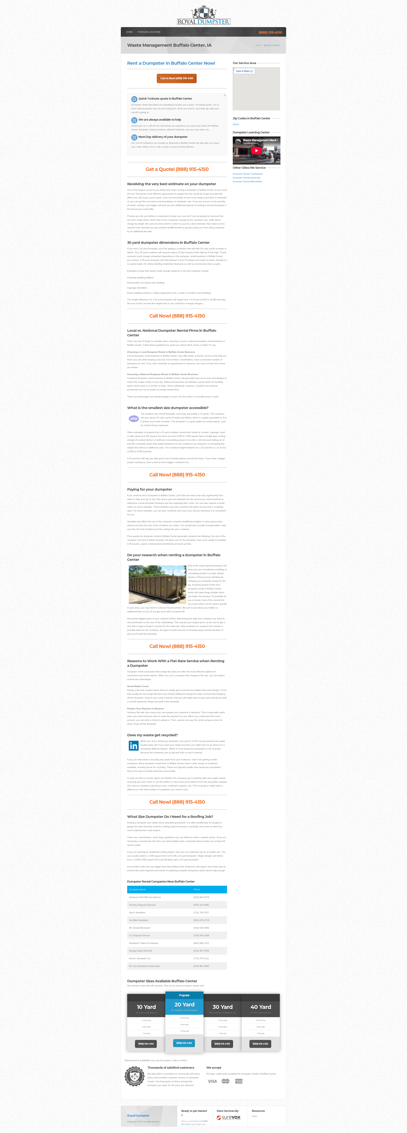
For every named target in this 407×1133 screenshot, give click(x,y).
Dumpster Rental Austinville (246, 177)
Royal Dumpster (138, 1115)
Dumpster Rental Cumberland (248, 174)
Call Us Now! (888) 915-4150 (176, 78)
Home (129, 32)
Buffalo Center (271, 45)
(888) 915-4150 (270, 32)
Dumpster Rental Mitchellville (247, 181)
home (258, 45)
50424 (236, 124)
